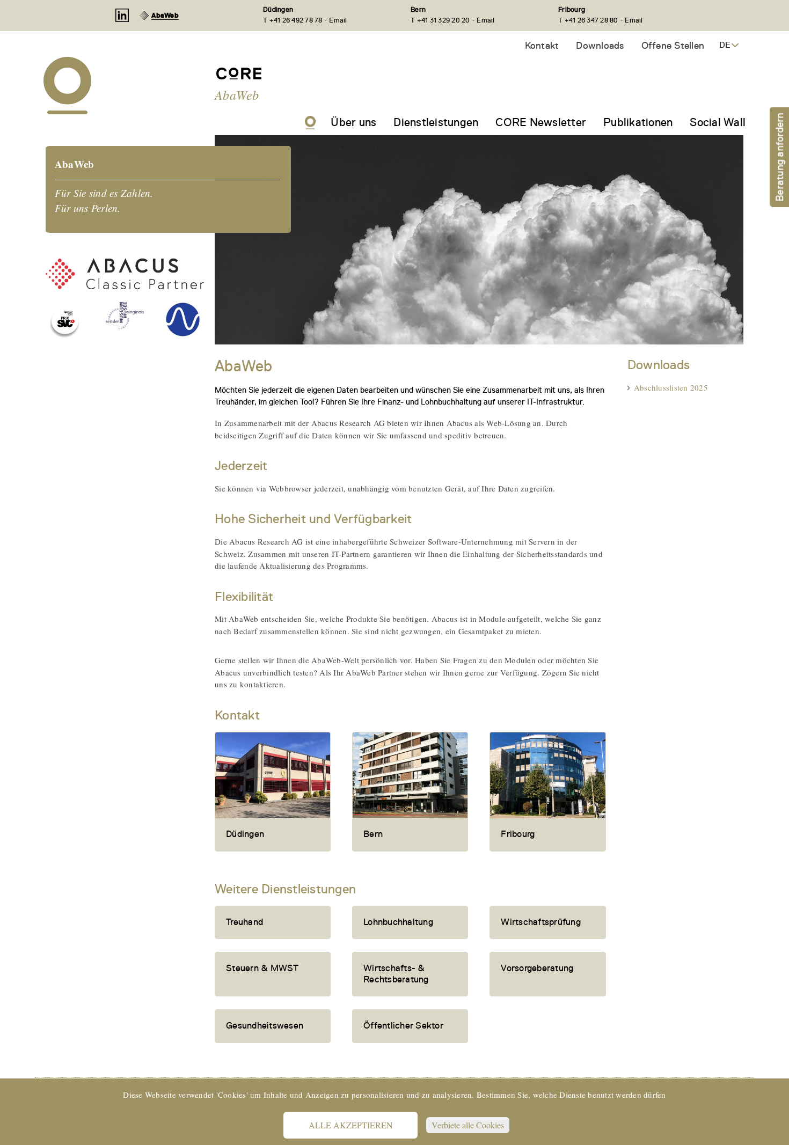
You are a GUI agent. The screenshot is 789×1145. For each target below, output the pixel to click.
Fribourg (571, 9)
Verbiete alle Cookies (468, 1125)
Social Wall (718, 122)
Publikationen (638, 122)
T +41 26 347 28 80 (588, 20)
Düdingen (278, 9)
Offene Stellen (673, 45)
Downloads (600, 45)
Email (338, 20)
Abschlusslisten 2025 (671, 387)
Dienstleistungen (435, 122)
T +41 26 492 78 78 (293, 20)
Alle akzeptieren (351, 1125)
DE (724, 45)
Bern (418, 9)
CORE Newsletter (540, 122)
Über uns (353, 122)
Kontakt (542, 45)
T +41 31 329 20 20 (440, 20)
